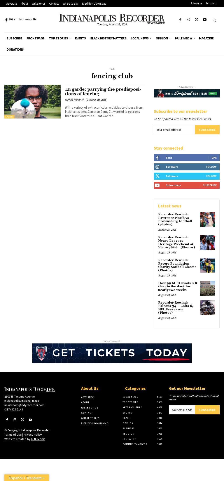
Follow (211, 166)
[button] (214, 19)
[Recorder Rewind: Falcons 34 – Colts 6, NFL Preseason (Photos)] (207, 307)
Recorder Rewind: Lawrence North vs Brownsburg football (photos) (175, 219)
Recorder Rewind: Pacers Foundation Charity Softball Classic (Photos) (177, 265)
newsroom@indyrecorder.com (24, 405)
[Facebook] (180, 20)
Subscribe (207, 130)
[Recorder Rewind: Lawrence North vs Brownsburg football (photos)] (207, 219)
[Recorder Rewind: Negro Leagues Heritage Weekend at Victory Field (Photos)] (207, 242)
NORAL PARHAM (74, 99)
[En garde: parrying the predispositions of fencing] (32, 101)
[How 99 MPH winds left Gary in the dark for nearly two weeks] (207, 288)
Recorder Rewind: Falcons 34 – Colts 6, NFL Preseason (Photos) (175, 308)
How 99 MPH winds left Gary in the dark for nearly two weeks (177, 286)
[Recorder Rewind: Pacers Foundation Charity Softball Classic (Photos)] (207, 265)
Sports (9, 116)
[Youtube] (205, 20)
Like (214, 157)
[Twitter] (197, 20)
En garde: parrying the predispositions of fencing (103, 92)
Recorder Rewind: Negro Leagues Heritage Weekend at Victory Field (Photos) (176, 242)
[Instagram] (188, 20)
